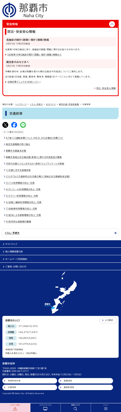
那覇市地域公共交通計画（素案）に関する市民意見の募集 (34, 157)
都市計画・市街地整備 (69, 104)
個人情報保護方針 (14, 252)
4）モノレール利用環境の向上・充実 (23, 189)
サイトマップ (11, 244)
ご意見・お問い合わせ (15, 267)
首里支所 (68, 381)
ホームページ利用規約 (16, 259)
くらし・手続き (36, 104)
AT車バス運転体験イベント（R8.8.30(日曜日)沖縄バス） (34, 138)
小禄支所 (12, 387)
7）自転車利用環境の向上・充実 (21, 209)
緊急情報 (12, 24)
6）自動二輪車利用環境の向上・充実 (23, 202)
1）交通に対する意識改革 (18, 170)
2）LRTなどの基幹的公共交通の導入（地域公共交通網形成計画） (38, 176)
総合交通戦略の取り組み (18, 144)
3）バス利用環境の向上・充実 (20, 183)
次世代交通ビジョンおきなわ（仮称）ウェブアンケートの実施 (35, 164)
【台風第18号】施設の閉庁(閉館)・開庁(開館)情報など (35, 55)
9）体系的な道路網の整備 (18, 222)
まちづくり (51, 104)
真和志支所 (69, 387)
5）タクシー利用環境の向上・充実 (22, 196)
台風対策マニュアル (23, 82)
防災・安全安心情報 (106, 88)
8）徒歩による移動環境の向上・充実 (23, 215)
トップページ (21, 104)
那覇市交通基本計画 (16, 151)
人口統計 (109, 320)
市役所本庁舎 (14, 381)
